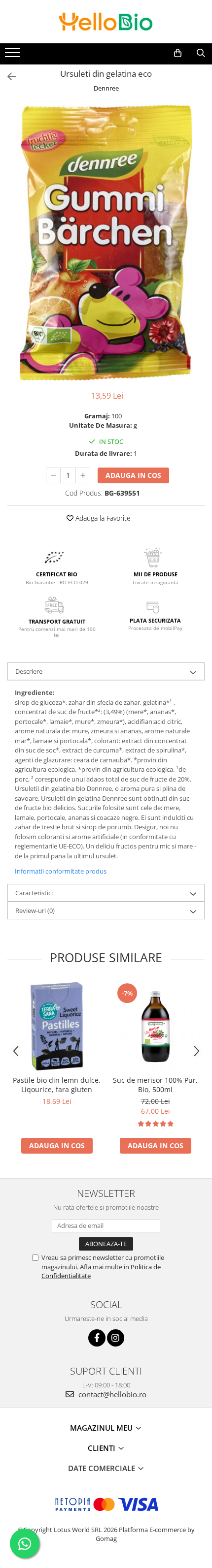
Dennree (106, 88)
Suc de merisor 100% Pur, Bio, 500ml (155, 1084)
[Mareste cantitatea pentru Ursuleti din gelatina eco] (82, 475)
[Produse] (13, 55)
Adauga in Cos (133, 475)
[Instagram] (115, 1338)
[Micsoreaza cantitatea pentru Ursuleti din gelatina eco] (53, 475)
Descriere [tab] (28, 671)
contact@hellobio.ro (111, 1394)
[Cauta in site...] (201, 53)
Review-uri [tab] (35, 910)
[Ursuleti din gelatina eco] (106, 242)
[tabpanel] (106, 242)
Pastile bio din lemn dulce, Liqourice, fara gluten (57, 1084)
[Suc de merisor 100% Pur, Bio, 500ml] (155, 1026)
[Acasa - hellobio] (106, 21)
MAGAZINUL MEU (102, 1428)
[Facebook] (97, 1338)
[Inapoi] (7, 76)
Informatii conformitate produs (60, 871)
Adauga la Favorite (102, 518)
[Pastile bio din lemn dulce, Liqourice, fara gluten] (56, 1026)
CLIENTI (102, 1448)
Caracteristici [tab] (34, 892)
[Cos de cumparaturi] (177, 53)
